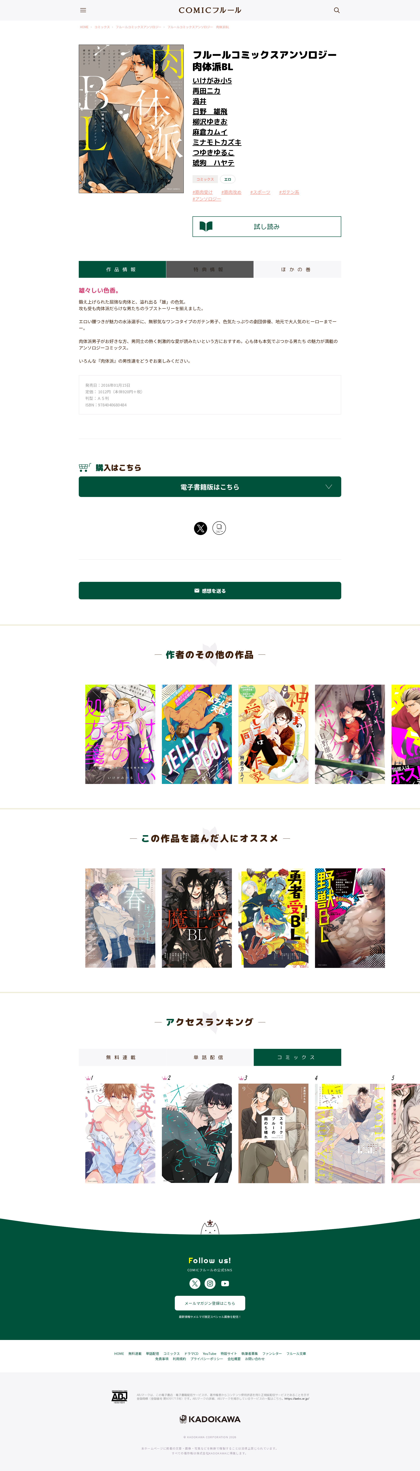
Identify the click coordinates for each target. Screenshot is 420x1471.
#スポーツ (260, 192)
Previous (93, 732)
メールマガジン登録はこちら (210, 1303)
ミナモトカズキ (217, 142)
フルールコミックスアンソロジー (138, 27)
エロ (227, 179)
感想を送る (210, 590)
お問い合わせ (255, 1358)
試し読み (267, 226)
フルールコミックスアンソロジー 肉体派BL (198, 27)
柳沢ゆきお (210, 121)
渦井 (199, 101)
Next (327, 732)
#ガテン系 (289, 192)
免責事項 (161, 1358)
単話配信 (152, 1353)
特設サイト (229, 1353)
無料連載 (135, 1353)
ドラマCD (191, 1353)
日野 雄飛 (210, 111)
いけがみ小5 (212, 80)
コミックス (102, 27)
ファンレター (272, 1353)
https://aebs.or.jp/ (297, 1399)
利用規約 (179, 1358)
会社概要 (234, 1358)
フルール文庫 (296, 1353)
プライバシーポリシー (206, 1358)
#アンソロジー (206, 199)
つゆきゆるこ (213, 152)
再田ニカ (206, 91)
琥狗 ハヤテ (213, 163)
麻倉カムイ (210, 132)
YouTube (209, 1353)
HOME (84, 27)
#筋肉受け (202, 192)
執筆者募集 (250, 1353)
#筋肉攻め (231, 192)
